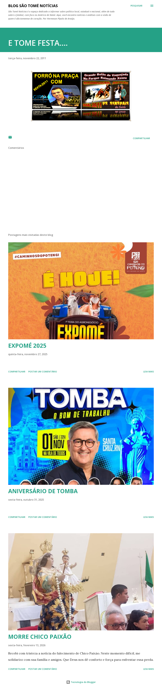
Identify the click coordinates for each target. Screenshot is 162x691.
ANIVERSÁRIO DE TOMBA (43, 491)
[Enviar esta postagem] (10, 138)
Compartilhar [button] (141, 138)
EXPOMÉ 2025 (27, 345)
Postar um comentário (42, 371)
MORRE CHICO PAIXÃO (40, 637)
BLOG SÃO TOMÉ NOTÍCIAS (33, 5)
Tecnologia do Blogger (83, 682)
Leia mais (148, 371)
